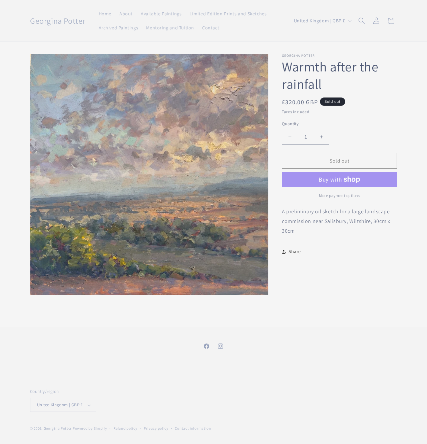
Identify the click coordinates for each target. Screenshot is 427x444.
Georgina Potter (58, 428)
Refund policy (125, 428)
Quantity (290, 124)
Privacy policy (156, 428)
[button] (361, 20)
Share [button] (295, 251)
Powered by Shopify (90, 428)
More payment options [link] (339, 195)
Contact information (193, 428)
